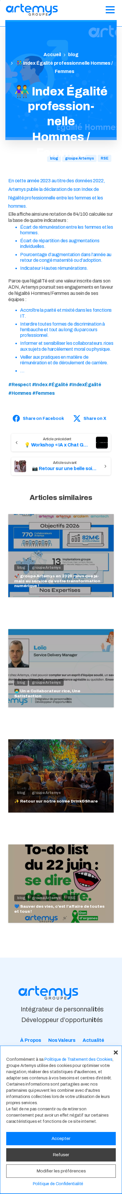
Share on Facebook (43, 418)
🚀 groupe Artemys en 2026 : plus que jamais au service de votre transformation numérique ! (57, 581)
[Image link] (48, 993)
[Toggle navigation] (110, 10)
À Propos (30, 1040)
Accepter (61, 1138)
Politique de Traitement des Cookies (78, 1059)
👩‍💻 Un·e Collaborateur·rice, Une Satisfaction (47, 693)
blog (73, 54)
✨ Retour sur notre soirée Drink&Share (55, 801)
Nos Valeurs (62, 1040)
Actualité (93, 1040)
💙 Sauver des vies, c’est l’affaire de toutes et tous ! (59, 908)
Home (52, 55)
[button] (116, 1052)
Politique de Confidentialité (58, 1184)
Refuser (61, 1154)
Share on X (95, 418)
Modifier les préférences (61, 1171)
